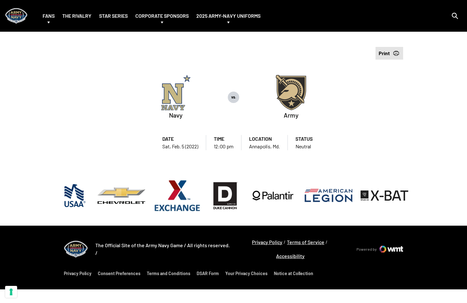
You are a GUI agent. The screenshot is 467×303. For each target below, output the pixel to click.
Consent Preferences (119, 273)
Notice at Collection (293, 273)
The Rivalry (76, 16)
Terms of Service (305, 242)
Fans (49, 16)
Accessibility (290, 256)
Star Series (113, 16)
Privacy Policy (267, 242)
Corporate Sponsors (162, 16)
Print (384, 53)
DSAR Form (208, 273)
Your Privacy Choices (246, 273)
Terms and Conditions (168, 273)
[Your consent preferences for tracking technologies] (11, 292)
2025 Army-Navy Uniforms (228, 16)
